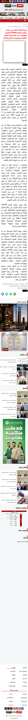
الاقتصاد (25, 675)
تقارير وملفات (12, 686)
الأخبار (16, 18)
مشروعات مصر (9, 18)
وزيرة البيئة (22, 283)
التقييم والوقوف (24, 285)
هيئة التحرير (10, 697)
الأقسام (25, 667)
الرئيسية (21, 18)
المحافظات (12, 682)
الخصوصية (24, 701)
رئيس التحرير (24, 697)
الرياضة (13, 675)
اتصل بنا (11, 705)
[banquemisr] (14, 341)
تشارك (16, 283)
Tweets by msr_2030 (22, 541)
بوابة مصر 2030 (14, 690)
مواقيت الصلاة (21, 507)
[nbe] (14, 14)
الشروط (11, 701)
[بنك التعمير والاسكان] (14, 441)
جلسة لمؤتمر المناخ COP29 (8, 283)
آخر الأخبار (23, 354)
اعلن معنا (24, 705)
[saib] (14, 317)
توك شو (25, 678)
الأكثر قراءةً (23, 467)
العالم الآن (12, 671)
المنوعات (24, 686)
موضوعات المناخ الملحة (22, 287)
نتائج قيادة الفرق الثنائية (14, 285)
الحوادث (25, 682)
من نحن (11, 694)
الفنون (13, 678)
